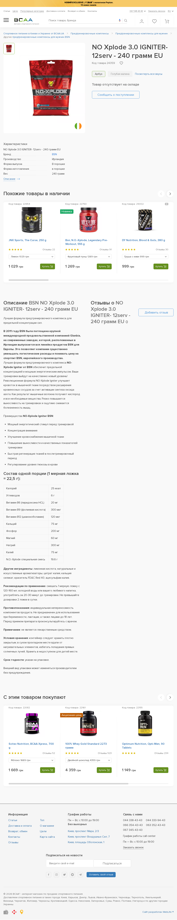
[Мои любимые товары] (154, 21)
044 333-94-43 (155, 820)
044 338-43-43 (132, 820)
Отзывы (13, 842)
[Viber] (72, 874)
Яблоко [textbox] (20, 760)
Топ (42, 820)
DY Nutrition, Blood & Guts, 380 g (143, 240)
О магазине (47, 826)
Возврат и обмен (76, 11)
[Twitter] (64, 874)
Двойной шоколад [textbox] (84, 760)
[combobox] (32, 256)
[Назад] (161, 193)
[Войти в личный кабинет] (142, 21)
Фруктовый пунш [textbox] (82, 256)
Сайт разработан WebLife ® (158, 911)
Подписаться (112, 863)
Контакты (92, 11)
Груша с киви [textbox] (136, 256)
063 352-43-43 (155, 825)
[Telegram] (80, 874)
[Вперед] (170, 193)
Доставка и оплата (55, 11)
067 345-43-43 (132, 830)
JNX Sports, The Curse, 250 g (27, 240)
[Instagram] (56, 874)
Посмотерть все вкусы (148, 74)
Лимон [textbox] (20, 256)
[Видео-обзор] (166, 204)
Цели (15, 11)
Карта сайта (47, 837)
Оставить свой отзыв (101, 874)
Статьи (6, 11)
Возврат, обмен (17, 831)
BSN (54, 154)
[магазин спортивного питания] (26, 20)
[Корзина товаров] (167, 21)
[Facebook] (48, 874)
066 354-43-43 (133, 825)
